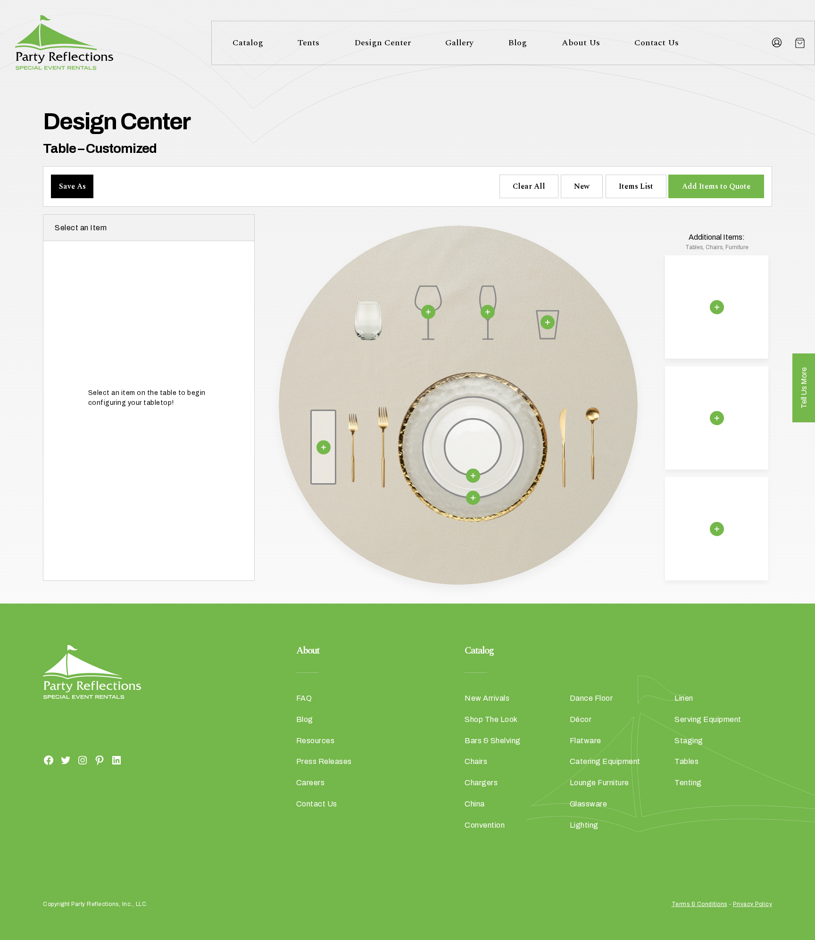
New (582, 186)
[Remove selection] (428, 312)
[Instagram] (82, 760)
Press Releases (324, 761)
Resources (315, 741)
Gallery (459, 42)
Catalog (248, 42)
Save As (72, 186)
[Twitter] (65, 760)
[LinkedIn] (116, 760)
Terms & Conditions (699, 904)
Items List (636, 186)
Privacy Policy (752, 904)
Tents (308, 42)
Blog (517, 42)
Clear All (529, 186)
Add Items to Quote (716, 186)
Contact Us (656, 42)
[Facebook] (48, 760)
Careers (310, 783)
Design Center (382, 42)
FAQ (304, 698)
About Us (581, 42)
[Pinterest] (99, 760)
